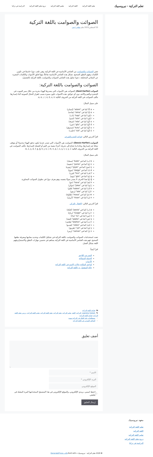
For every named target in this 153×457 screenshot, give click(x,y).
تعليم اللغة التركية (57, 6)
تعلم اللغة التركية (88, 6)
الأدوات (89, 261)
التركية (78, 313)
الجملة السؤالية (85, 258)
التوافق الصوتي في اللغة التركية (84, 321)
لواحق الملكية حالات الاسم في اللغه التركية (73, 264)
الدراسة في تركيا (18, 6)
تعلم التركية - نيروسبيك (128, 6)
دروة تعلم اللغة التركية (37, 6)
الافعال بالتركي (76, 203)
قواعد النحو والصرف (73, 136)
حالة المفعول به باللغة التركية (79, 267)
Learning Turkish (88, 313)
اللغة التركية (73, 6)
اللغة (74, 313)
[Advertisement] (54, 49)
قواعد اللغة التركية (88, 310)
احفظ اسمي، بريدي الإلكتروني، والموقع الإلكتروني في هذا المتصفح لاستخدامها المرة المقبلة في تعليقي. (55, 393)
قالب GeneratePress (59, 453)
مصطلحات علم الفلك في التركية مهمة (81, 318)
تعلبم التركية (67, 313)
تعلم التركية (58, 313)
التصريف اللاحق (85, 255)
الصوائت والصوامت (85, 71)
